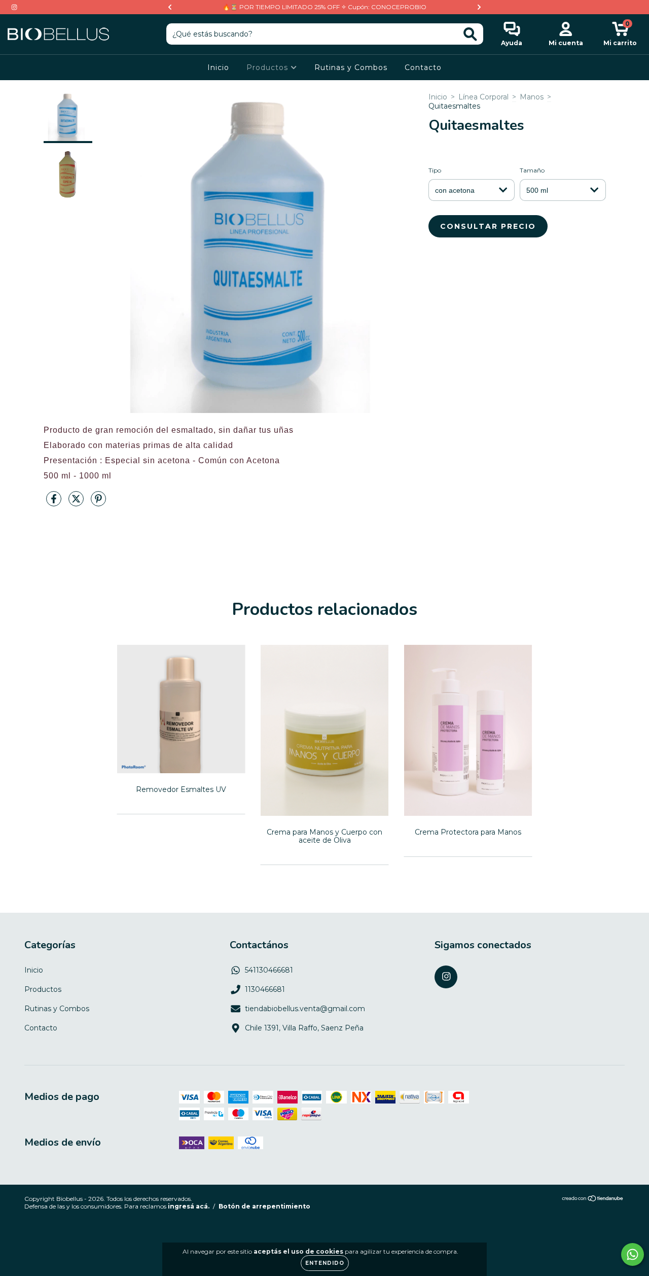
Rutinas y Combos (350, 67)
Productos (268, 67)
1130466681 (265, 989)
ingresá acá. (188, 1206)
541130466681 (269, 970)
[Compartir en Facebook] (54, 502)
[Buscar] (470, 34)
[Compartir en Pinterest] (98, 502)
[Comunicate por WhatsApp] (632, 1254)
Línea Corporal (483, 96)
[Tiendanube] (593, 1199)
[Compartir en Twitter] (77, 502)
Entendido (324, 1263)
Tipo (434, 170)
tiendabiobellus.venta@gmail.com (305, 1008)
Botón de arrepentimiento (264, 1206)
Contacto (423, 67)
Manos (532, 96)
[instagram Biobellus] (14, 7)
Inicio (218, 67)
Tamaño (532, 170)
